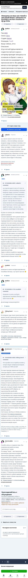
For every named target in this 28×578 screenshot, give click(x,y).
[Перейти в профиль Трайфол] (2, 29)
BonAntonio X (8, 349)
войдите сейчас (10, 499)
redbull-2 (7, 134)
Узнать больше (4, 2)
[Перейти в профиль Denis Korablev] (2, 441)
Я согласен (15, 571)
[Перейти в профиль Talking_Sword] (2, 312)
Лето (8, 36)
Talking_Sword (8, 311)
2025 (6, 33)
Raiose (9, 38)
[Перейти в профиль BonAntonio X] (2, 349)
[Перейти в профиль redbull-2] (2, 135)
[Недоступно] (14, 78)
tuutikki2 (7, 265)
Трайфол (7, 28)
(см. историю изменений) (14, 117)
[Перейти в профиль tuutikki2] (2, 266)
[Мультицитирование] (2, 169)
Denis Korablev (9, 441)
